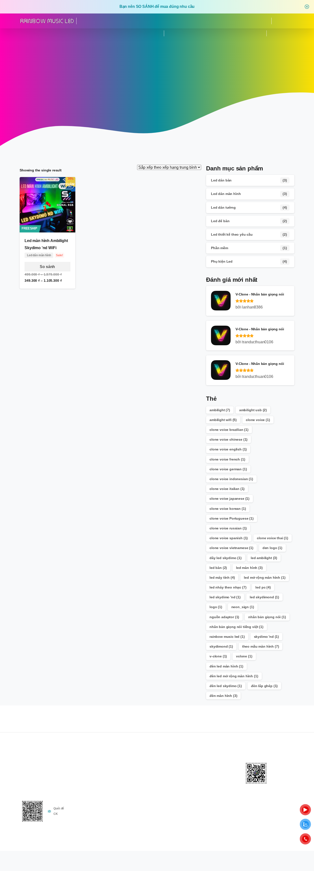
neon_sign (242, 607)
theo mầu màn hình (260, 646)
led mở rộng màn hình (264, 577)
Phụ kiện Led (222, 261)
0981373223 (289, 33)
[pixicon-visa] (270, 865)
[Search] (284, 21)
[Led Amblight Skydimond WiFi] (201, 826)
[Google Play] (37, 33)
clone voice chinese (228, 439)
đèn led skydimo (225, 686)
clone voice (258, 420)
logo (215, 607)
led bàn (218, 568)
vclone (244, 656)
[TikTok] (53, 33)
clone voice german (228, 469)
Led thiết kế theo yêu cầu (232, 234)
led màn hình (249, 568)
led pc (263, 587)
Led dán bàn (221, 180)
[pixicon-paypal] (289, 865)
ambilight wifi (223, 420)
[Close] (307, 6)
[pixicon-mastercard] (279, 865)
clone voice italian (227, 489)
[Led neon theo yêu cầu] (230, 826)
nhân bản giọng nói (267, 617)
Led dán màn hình (226, 194)
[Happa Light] (208, 826)
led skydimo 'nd (225, 597)
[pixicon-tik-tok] (279, 724)
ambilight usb (253, 410)
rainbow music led (227, 637)
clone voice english (228, 449)
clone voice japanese (229, 498)
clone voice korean (227, 509)
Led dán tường (223, 207)
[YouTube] (28, 33)
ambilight (219, 410)
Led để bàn (220, 221)
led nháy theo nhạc (228, 587)
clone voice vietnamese (231, 548)
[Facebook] (20, 33)
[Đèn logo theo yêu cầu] (223, 826)
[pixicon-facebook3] (269, 724)
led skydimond (264, 597)
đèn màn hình (223, 696)
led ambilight (264, 558)
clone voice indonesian (231, 479)
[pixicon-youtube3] (288, 724)
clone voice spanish (228, 538)
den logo (272, 548)
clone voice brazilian (229, 430)
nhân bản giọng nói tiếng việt (236, 627)
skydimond (221, 646)
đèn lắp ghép (264, 686)
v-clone (218, 656)
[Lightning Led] (216, 826)
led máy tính (222, 577)
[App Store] (45, 33)
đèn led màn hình (226, 666)
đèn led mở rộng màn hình (233, 676)
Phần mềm (219, 248)
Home (152, 99)
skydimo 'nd (266, 637)
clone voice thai (272, 538)
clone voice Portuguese (231, 518)
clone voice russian (228, 528)
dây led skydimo (225, 558)
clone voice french (227, 459)
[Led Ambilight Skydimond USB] (194, 826)
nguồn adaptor (224, 617)
